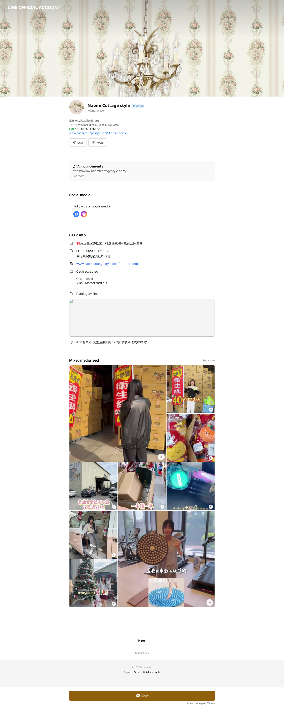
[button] (97, 142)
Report (128, 672)
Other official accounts (147, 672)
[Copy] (145, 342)
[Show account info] (138, 106)
